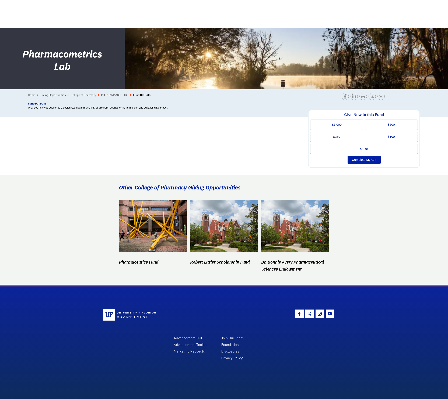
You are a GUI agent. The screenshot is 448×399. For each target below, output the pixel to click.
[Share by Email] (381, 97)
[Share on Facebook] (346, 97)
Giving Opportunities (53, 95)
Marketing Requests (189, 351)
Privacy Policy (232, 357)
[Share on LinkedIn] (355, 97)
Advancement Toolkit (190, 344)
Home (32, 95)
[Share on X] (373, 97)
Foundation (230, 344)
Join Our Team (232, 338)
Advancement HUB (188, 338)
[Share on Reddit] (363, 97)
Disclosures (230, 351)
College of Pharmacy (83, 95)
